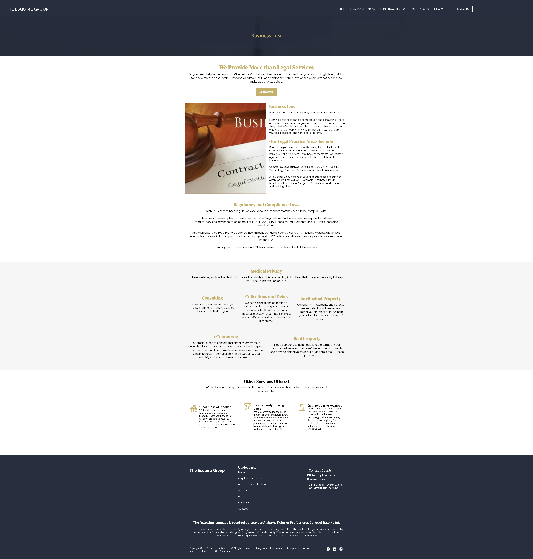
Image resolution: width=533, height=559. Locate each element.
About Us (425, 9)
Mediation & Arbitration (392, 9)
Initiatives (439, 9)
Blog (412, 9)
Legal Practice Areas (362, 9)
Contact (243, 508)
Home (343, 9)
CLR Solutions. (222, 551)
